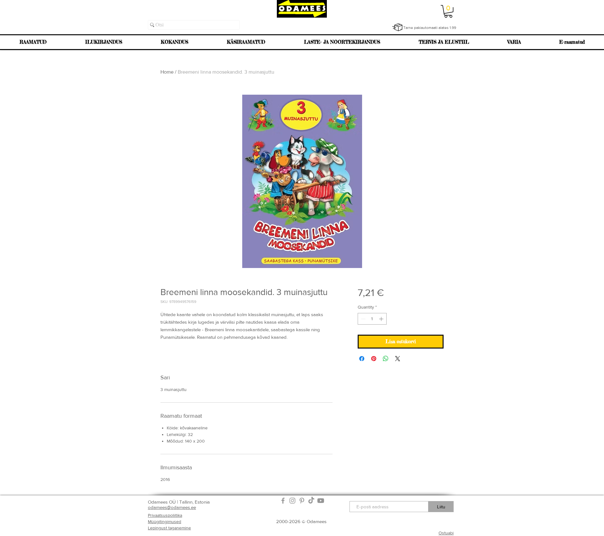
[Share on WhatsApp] (385, 358)
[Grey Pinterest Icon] (302, 501)
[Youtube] (321, 501)
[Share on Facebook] (362, 358)
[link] (448, 11)
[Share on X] (397, 358)
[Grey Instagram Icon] (292, 501)
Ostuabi (446, 532)
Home (167, 72)
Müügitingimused (164, 521)
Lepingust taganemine (169, 527)
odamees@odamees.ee (172, 507)
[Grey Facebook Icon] (283, 501)
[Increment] (382, 318)
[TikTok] (311, 501)
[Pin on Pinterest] (374, 358)
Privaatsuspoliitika (165, 515)
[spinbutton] (372, 318)
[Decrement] (362, 318)
